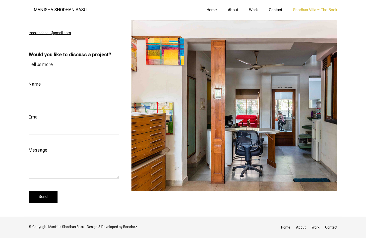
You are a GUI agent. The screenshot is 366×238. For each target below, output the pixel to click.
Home (211, 10)
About (233, 10)
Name (35, 84)
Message (38, 150)
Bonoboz (130, 227)
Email (34, 117)
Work (253, 10)
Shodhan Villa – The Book (315, 10)
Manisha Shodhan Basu (60, 9)
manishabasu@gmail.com (50, 33)
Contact (275, 10)
